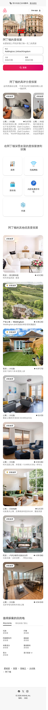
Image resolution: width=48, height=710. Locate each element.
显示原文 (33, 3)
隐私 (20, 698)
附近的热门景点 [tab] (22, 623)
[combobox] (23, 51)
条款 (26, 698)
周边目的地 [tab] (7, 623)
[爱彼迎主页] (5, 10)
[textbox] (13, 60)
